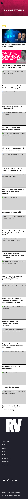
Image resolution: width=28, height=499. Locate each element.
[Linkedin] (4, 480)
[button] (26, 3)
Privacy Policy (6, 461)
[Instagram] (12, 480)
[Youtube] (16, 480)
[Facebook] (8, 480)
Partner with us (6, 458)
